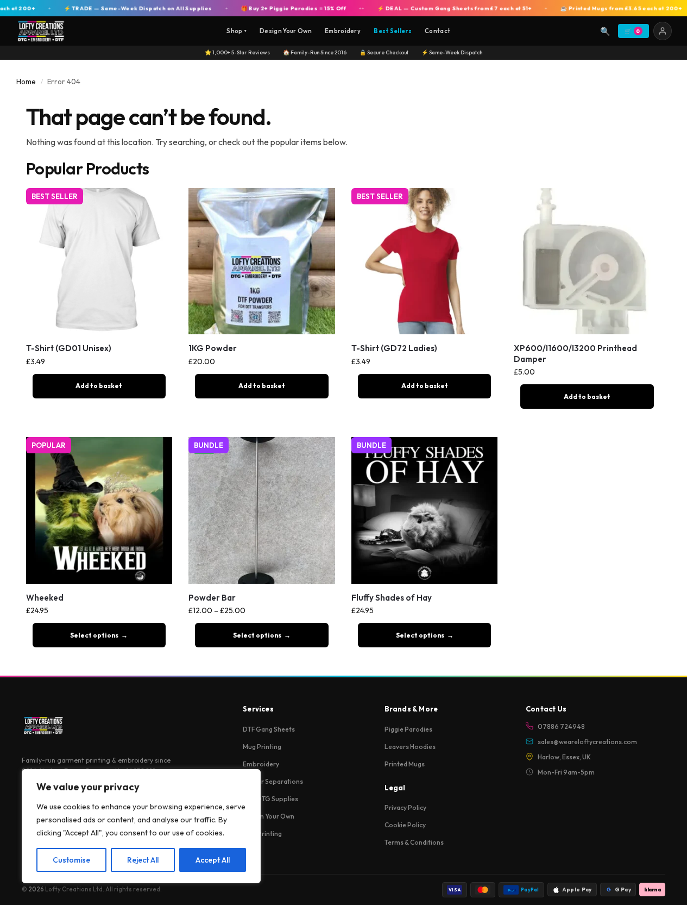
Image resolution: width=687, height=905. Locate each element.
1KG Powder (212, 348)
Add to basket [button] (98, 386)
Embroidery (343, 31)
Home (26, 81)
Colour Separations (273, 781)
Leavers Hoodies (410, 746)
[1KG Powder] (261, 261)
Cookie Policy (405, 825)
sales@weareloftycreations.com (587, 742)
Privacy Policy (405, 807)
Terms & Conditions (414, 842)
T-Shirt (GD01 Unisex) (68, 348)
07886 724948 (561, 726)
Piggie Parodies (408, 729)
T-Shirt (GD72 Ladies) (394, 348)
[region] (141, 826)
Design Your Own (286, 31)
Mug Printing (262, 746)
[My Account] (662, 31)
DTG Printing (262, 833)
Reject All (143, 860)
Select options (94, 635)
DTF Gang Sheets (269, 729)
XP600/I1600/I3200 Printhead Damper (575, 353)
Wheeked (45, 597)
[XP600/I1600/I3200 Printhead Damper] (587, 261)
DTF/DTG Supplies (270, 799)
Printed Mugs (405, 764)
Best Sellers (393, 31)
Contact (437, 31)
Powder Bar (212, 597)
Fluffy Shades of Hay (391, 597)
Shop (236, 31)
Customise (71, 860)
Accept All (213, 860)
